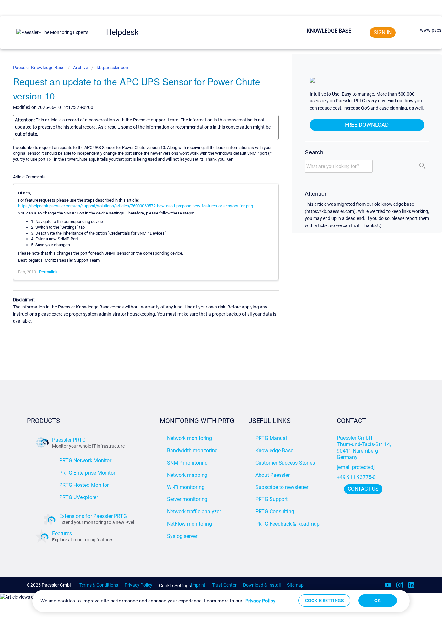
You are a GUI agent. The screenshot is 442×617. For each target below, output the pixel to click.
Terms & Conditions (98, 585)
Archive (80, 67)
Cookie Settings (175, 585)
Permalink (48, 271)
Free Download (367, 124)
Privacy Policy (138, 585)
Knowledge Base (329, 31)
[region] (221, 601)
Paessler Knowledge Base (39, 67)
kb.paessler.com (113, 67)
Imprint (198, 585)
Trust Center (224, 585)
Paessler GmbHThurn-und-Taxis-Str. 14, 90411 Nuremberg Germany (364, 447)
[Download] (209, 229)
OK (377, 600)
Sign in (383, 32)
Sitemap (295, 585)
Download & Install (262, 585)
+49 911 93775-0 (356, 477)
